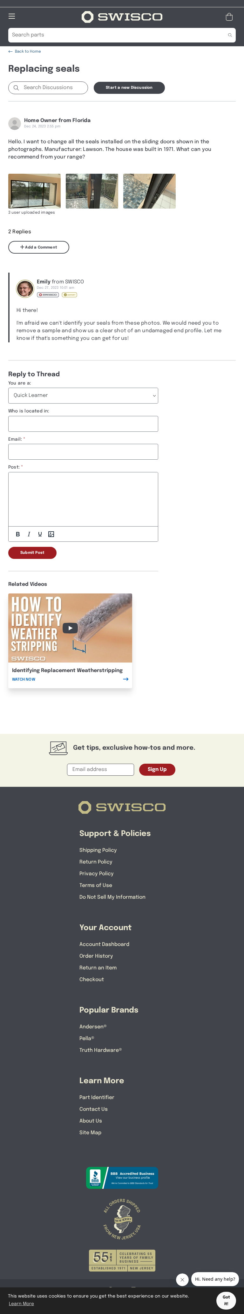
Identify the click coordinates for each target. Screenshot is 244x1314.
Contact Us (93, 1109)
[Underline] (40, 534)
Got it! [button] (226, 1300)
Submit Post (32, 553)
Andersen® (93, 1027)
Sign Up (157, 769)
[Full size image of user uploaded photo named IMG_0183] (92, 191)
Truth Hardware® (100, 1050)
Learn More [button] (21, 1304)
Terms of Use (95, 885)
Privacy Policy (96, 874)
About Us (90, 1121)
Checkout (91, 979)
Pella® (86, 1038)
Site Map (90, 1133)
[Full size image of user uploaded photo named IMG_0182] (34, 191)
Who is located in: (29, 411)
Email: (15, 439)
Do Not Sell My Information (112, 897)
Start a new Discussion (129, 88)
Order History (96, 956)
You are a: (19, 383)
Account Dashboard (104, 944)
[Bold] (17, 534)
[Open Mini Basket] (230, 17)
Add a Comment (40, 247)
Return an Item (98, 968)
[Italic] (29, 534)
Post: (14, 467)
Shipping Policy (98, 850)
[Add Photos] (51, 534)
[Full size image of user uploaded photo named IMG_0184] (149, 191)
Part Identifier (96, 1097)
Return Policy (95, 862)
